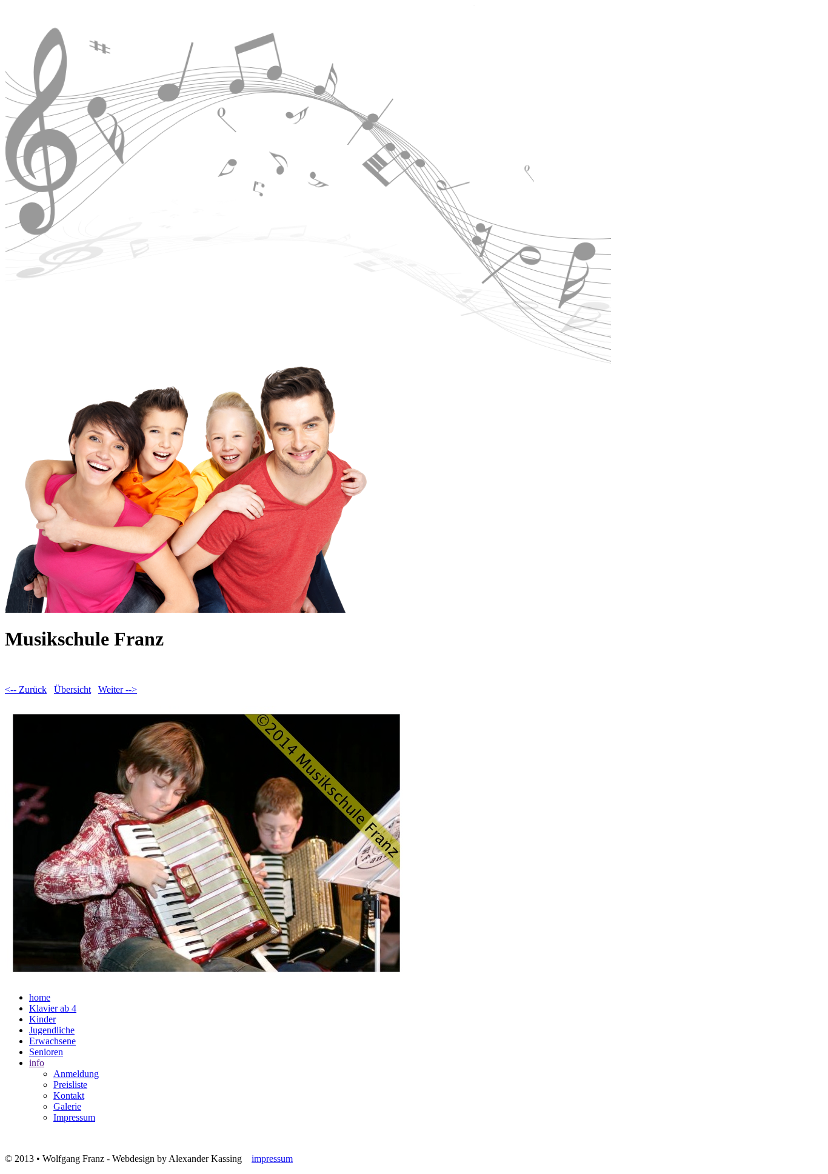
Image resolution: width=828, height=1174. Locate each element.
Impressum (74, 1117)
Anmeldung (76, 1074)
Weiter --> (117, 689)
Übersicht (72, 689)
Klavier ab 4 (52, 1008)
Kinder (42, 1019)
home (39, 997)
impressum (272, 1158)
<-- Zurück (26, 689)
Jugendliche (52, 1030)
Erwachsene (52, 1041)
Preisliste (70, 1084)
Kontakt (68, 1095)
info (36, 1063)
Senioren (46, 1052)
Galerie (67, 1106)
